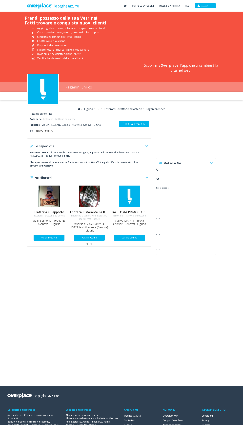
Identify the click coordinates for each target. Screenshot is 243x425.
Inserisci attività (169, 5)
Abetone (113, 418)
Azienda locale (15, 415)
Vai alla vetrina (49, 237)
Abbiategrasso (73, 421)
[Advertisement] (181, 38)
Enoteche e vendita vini (83, 215)
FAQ (187, 5)
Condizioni (207, 415)
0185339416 (44, 131)
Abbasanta (96, 421)
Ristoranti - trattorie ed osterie (59, 119)
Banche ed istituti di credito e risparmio (28, 421)
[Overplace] (79, 109)
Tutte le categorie (143, 5)
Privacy (205, 420)
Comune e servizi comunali (38, 415)
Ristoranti (12, 418)
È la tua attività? (133, 124)
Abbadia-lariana (99, 418)
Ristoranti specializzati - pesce (93, 217)
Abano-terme (91, 415)
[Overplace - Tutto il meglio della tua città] (125, 5)
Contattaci (129, 420)
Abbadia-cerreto (74, 415)
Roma (106, 421)
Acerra (85, 421)
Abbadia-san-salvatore (78, 418)
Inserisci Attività (132, 415)
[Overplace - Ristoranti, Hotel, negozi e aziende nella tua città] (53, 5)
